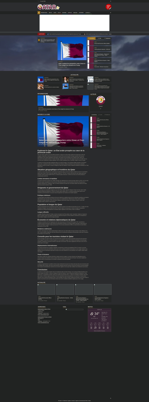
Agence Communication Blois (82, 400)
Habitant (75, 12)
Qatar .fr (61, 400)
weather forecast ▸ (99, 330)
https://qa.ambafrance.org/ (43, 322)
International (44, 12)
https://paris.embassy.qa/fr (43, 314)
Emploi (50, 12)
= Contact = (87, 12)
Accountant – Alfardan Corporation (101, 66)
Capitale (70, 12)
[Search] (110, 13)
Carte (54, 12)
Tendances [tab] (107, 38)
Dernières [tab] (92, 38)
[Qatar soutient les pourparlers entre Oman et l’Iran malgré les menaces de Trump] (72, 48)
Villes (59, 12)
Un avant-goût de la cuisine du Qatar (51, 87)
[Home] (39, 13)
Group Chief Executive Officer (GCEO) (102, 43)
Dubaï (89, 400)
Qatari (66, 67)
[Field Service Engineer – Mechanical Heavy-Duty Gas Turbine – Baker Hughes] (91, 54)
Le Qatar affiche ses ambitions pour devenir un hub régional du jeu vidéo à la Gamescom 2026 (102, 80)
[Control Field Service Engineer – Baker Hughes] (91, 60)
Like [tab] (100, 38)
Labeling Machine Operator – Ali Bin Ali (102, 49)
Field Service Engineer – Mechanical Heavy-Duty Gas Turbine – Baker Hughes (101, 55)
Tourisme (64, 12)
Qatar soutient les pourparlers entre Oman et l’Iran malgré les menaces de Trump (64, 34)
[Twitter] (101, 109)
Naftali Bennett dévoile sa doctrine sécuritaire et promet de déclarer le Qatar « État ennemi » (76, 87)
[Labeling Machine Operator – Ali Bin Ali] (91, 48)
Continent (81, 12)
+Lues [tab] (100, 114)
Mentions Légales (67, 400)
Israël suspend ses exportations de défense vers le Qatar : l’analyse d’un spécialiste (101, 34)
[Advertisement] (74, 23)
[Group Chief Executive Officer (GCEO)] (91, 42)
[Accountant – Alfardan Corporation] (91, 66)
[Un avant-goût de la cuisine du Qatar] (40, 86)
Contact (73, 400)
